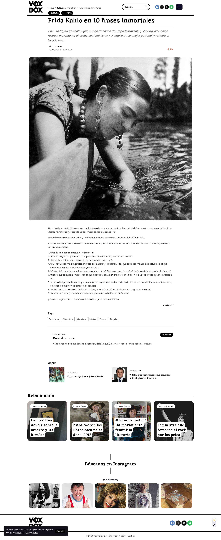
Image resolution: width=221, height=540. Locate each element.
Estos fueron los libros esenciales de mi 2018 (87, 430)
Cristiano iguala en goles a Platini (85, 376)
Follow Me (166, 335)
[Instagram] (162, 7)
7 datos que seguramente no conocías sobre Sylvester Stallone (150, 376)
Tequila (113, 319)
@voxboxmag (110, 479)
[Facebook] (157, 7)
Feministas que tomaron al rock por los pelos (172, 430)
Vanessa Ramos (38, 406)
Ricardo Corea (56, 46)
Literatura (81, 319)
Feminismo (54, 319)
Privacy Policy (16, 533)
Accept (60, 531)
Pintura (103, 319)
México (93, 319)
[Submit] (147, 7)
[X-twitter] (167, 7)
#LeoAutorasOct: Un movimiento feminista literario (130, 427)
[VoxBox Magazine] (36, 6)
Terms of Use (32, 533)
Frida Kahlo (68, 319)
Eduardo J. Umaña (166, 406)
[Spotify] (171, 7)
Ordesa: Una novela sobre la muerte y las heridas (44, 427)
